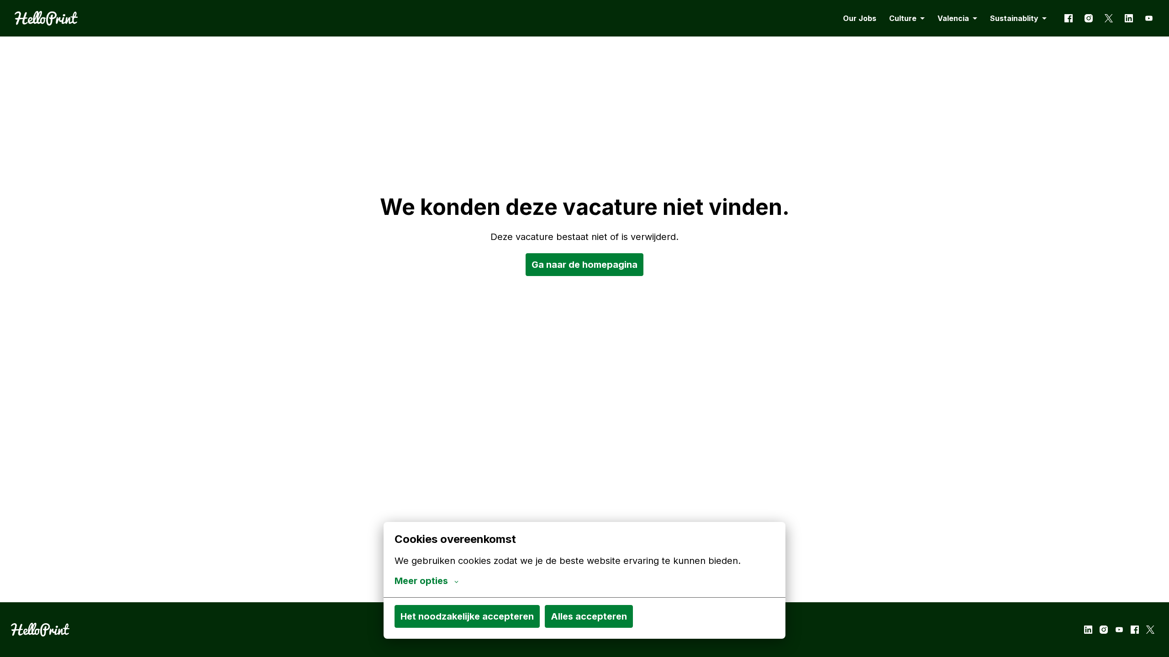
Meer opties (421, 580)
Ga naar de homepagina (584, 264)
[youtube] (1149, 18)
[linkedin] (1129, 18)
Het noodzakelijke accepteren (467, 616)
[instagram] (1088, 18)
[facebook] (1068, 18)
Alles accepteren (589, 616)
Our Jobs (859, 18)
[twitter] (1109, 18)
